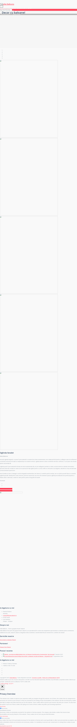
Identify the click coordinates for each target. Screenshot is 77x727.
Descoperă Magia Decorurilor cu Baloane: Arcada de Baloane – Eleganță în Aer (32, 656)
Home (5, 14)
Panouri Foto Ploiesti (5, 647)
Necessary (4, 708)
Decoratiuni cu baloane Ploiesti (8, 640)
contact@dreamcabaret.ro (10, 615)
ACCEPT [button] (11, 683)
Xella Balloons (8, 4)
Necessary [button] (3, 706)
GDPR (58, 677)
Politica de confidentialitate (49, 677)
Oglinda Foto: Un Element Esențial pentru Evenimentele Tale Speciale (36, 654)
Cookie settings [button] (4, 683)
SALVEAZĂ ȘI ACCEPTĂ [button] (6, 726)
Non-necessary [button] (4, 716)
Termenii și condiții (37, 677)
